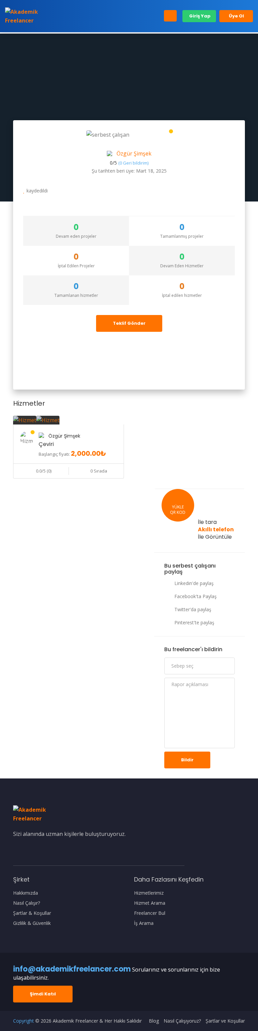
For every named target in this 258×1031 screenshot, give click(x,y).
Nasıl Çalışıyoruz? (182, 1021)
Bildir (187, 760)
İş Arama (144, 923)
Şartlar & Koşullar (32, 913)
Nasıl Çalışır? (26, 903)
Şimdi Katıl (43, 994)
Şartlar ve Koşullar (225, 1021)
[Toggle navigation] (170, 15)
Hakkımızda (25, 893)
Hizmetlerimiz (149, 893)
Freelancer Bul (149, 913)
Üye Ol (236, 16)
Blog (154, 1021)
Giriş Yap (199, 16)
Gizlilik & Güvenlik (32, 923)
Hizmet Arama (149, 903)
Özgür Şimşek (134, 153)
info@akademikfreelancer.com (72, 969)
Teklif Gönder (129, 323)
